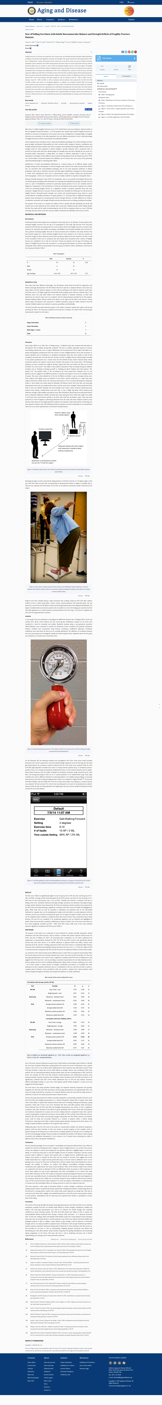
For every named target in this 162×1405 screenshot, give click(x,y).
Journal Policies (65, 1368)
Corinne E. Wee (29, 42)
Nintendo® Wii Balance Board (49, 103)
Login (121, 2)
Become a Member (44, 2)
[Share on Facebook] (122, 52)
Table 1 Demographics (107, 94)
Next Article (75, 123)
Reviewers (73, 19)
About (39, 19)
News (45, 1384)
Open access (47, 1381)
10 (90, 229)
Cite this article (102, 86)
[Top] (159, 704)
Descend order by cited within (85, 1239)
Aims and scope (49, 1365)
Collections (31, 1371)
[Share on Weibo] (129, 52)
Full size (80, 476)
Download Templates (66, 1371)
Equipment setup (104, 97)
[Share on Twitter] (125, 52)
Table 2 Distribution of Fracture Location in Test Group (118, 100)
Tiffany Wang (60, 42)
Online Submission (66, 1362)
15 (51, 1136)
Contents (50, 19)
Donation (47, 1387)
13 (75, 947)
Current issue (32, 1365)
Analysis (101, 111)
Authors (61, 19)
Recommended (126, 76)
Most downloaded (33, 1378)
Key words (100, 83)
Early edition (31, 1362)
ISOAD (30, 2)
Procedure (102, 103)
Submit (131, 19)
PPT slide (87, 476)
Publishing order (54, 1239)
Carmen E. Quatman (83, 42)
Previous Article (45, 123)
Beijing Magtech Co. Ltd (123, 1386)
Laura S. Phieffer (71, 42)
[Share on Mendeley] (135, 52)
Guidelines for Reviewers (87, 1362)
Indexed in (47, 1371)
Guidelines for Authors (67, 1365)
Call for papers (48, 1378)
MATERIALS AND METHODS (106, 89)
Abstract (100, 80)
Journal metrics (48, 1375)
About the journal (49, 1362)
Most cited (31, 1381)
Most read (31, 1375)
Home (31, 19)
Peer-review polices (86, 1365)
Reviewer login (84, 1368)
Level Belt (63, 103)
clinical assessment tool (31, 103)
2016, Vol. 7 (40, 26)
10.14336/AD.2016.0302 (67, 26)
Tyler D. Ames (40, 42)
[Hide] (159, 708)
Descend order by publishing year (68, 1239)
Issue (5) (47, 26)
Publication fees (65, 1375)
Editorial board (48, 1368)
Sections (106, 76)
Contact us (47, 1390)
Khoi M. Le (50, 42)
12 (83, 779)
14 (67, 1123)
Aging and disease (30, 26)
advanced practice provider (77, 103)
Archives (30, 1368)
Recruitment (102, 92)
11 (29, 383)
